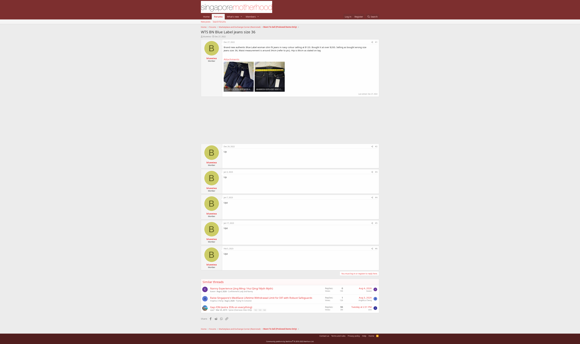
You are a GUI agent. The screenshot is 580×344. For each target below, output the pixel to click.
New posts (205, 21)
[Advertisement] (290, 119)
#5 (376, 223)
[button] (241, 16)
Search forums (219, 21)
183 (260, 310)
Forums (218, 16)
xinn (370, 309)
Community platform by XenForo (290, 341)
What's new (233, 16)
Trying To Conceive (244, 301)
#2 (376, 146)
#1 (376, 42)
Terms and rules (338, 335)
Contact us (324, 335)
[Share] (372, 42)
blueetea (207, 36)
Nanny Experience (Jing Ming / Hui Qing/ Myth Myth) (241, 288)
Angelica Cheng (216, 301)
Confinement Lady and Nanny (240, 291)
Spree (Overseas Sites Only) (240, 310)
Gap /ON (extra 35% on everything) (231, 307)
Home (206, 16)
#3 (376, 172)
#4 (376, 197)
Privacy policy (354, 335)
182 (255, 310)
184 (264, 310)
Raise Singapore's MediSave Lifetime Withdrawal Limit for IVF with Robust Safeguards (261, 298)
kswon (212, 291)
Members (251, 16)
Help (364, 335)
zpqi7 (212, 310)
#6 (376, 248)
